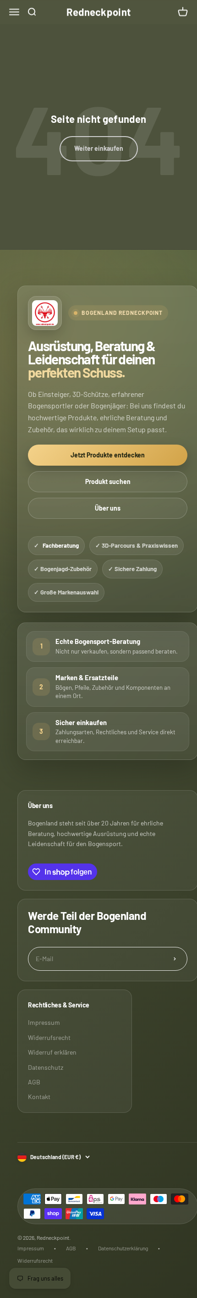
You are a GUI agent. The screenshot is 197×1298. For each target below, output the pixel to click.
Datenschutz (45, 1067)
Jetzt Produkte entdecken (108, 455)
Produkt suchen (108, 481)
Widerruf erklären (52, 1052)
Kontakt (39, 1096)
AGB (34, 1082)
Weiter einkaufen (98, 148)
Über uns (107, 508)
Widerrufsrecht (49, 1037)
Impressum (44, 1022)
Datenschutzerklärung (123, 1248)
